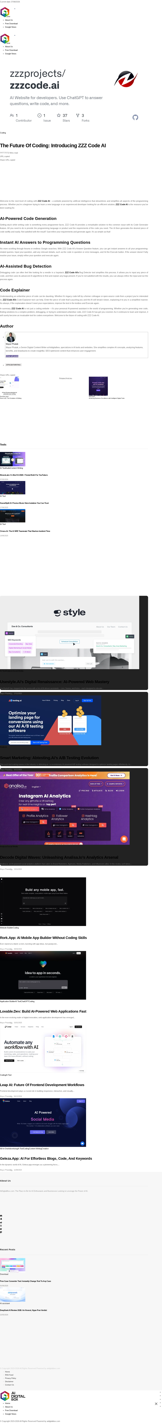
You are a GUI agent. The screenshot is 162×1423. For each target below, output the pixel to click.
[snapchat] (1, 1219)
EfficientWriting (13, 365)
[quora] (1, 1226)
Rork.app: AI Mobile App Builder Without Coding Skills (43, 938)
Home (7, 1372)
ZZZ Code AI (122, 204)
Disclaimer (9, 1381)
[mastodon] (1, 1233)
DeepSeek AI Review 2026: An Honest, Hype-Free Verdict (23, 1310)
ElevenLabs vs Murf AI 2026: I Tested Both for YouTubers (24, 475)
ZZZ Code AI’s (9, 300)
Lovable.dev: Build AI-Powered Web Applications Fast (43, 1011)
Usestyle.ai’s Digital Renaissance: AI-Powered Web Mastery (54, 681)
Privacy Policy (10, 1378)
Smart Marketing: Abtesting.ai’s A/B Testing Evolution (49, 757)
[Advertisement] (74, 180)
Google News (10, 1414)
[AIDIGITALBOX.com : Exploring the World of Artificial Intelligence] (12, 35)
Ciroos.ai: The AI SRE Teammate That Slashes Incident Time (25, 531)
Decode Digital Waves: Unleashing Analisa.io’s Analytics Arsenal (59, 857)
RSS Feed (9, 1375)
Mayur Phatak (12, 344)
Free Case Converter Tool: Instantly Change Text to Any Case (25, 1281)
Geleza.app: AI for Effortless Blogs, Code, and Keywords (46, 1158)
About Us (9, 1407)
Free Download (11, 1410)
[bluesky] (1, 1229)
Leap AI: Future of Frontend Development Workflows (42, 1085)
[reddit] (1, 1223)
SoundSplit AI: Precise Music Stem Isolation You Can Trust (24, 503)
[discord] (1, 1216)
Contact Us (9, 1385)
